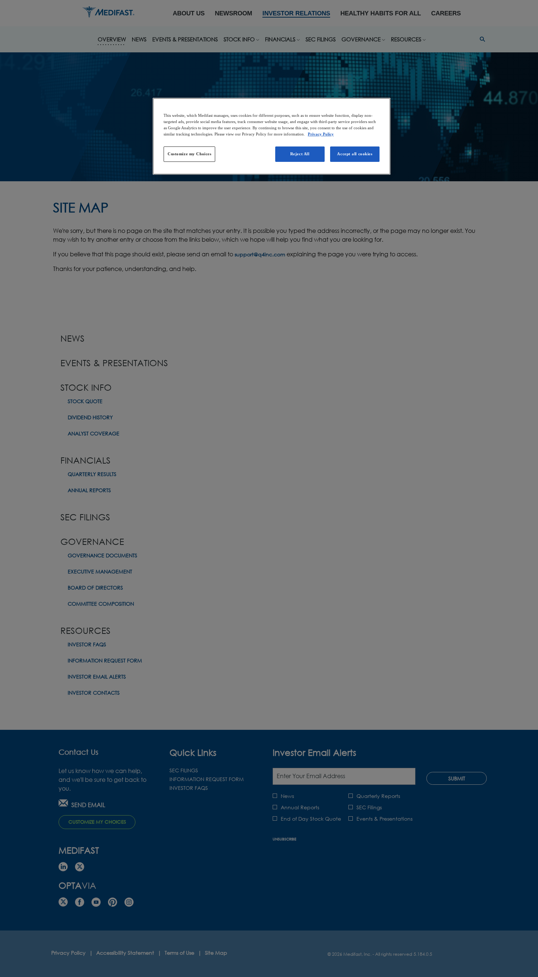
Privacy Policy (321, 134)
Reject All (300, 154)
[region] (272, 136)
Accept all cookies (354, 154)
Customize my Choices (189, 154)
